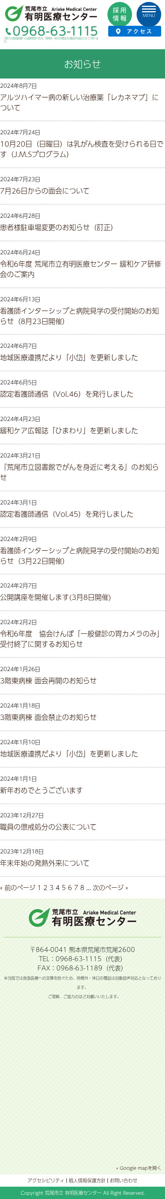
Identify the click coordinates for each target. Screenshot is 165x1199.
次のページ (108, 887)
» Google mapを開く (139, 1167)
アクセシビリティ (46, 1180)
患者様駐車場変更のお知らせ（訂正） (58, 227)
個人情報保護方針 (87, 1180)
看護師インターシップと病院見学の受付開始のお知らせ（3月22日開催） (79, 555)
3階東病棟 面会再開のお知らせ (48, 680)
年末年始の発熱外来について (45, 863)
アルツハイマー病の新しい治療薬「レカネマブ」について (79, 102)
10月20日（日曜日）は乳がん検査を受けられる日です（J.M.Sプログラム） (81, 149)
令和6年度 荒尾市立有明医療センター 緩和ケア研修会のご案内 (80, 269)
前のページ (20, 887)
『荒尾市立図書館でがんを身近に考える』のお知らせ (79, 472)
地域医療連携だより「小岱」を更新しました (69, 357)
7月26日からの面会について (45, 190)
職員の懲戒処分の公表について (48, 827)
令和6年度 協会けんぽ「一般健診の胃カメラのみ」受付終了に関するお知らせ (81, 638)
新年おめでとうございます (41, 790)
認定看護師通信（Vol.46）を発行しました (67, 394)
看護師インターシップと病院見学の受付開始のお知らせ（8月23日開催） (79, 316)
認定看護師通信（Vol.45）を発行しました (67, 514)
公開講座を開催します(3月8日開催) (55, 597)
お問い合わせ (123, 1180)
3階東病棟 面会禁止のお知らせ (48, 717)
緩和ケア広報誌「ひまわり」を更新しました (69, 430)
